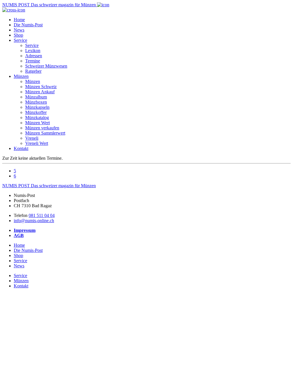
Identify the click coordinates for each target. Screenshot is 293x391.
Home (19, 19)
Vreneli (31, 138)
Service (20, 40)
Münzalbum (36, 96)
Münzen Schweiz (41, 86)
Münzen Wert (37, 122)
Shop (18, 35)
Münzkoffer (36, 112)
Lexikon (32, 50)
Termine (32, 60)
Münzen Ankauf (40, 91)
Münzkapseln (37, 107)
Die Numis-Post (28, 24)
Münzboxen (36, 102)
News (19, 29)
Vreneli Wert (36, 143)
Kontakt (21, 148)
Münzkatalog (37, 117)
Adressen (33, 55)
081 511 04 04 (42, 215)
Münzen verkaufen (42, 127)
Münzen (21, 76)
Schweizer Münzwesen (46, 66)
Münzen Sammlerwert (45, 133)
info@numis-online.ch (34, 220)
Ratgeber (33, 71)
